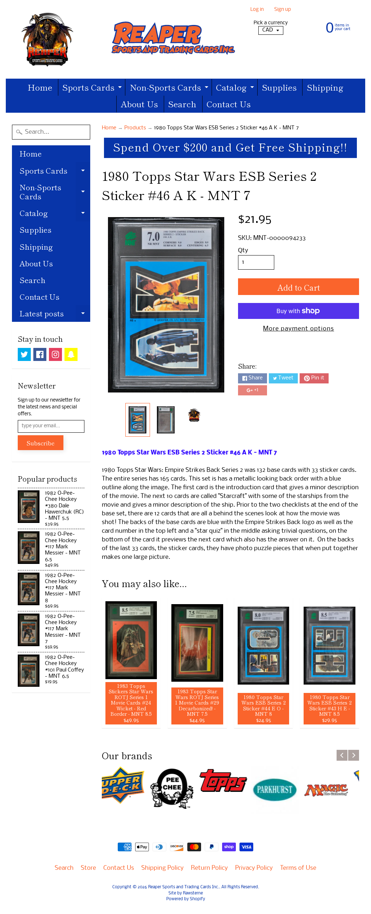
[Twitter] (24, 354)
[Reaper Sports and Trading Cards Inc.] (126, 39)
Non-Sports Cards (170, 88)
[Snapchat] (71, 354)
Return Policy (209, 868)
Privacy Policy (254, 868)
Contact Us (229, 103)
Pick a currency (271, 23)
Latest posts (55, 315)
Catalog (236, 88)
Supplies (279, 87)
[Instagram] (55, 354)
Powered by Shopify (185, 899)
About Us (139, 103)
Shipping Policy (162, 868)
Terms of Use (298, 868)
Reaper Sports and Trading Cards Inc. (183, 887)
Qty (243, 250)
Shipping (325, 87)
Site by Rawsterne (185, 893)
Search (182, 103)
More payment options (298, 328)
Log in (257, 10)
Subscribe (40, 443)
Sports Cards (93, 88)
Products (135, 128)
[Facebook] (39, 354)
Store (88, 868)
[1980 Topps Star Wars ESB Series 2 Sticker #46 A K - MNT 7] (137, 420)
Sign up (282, 10)
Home (40, 87)
